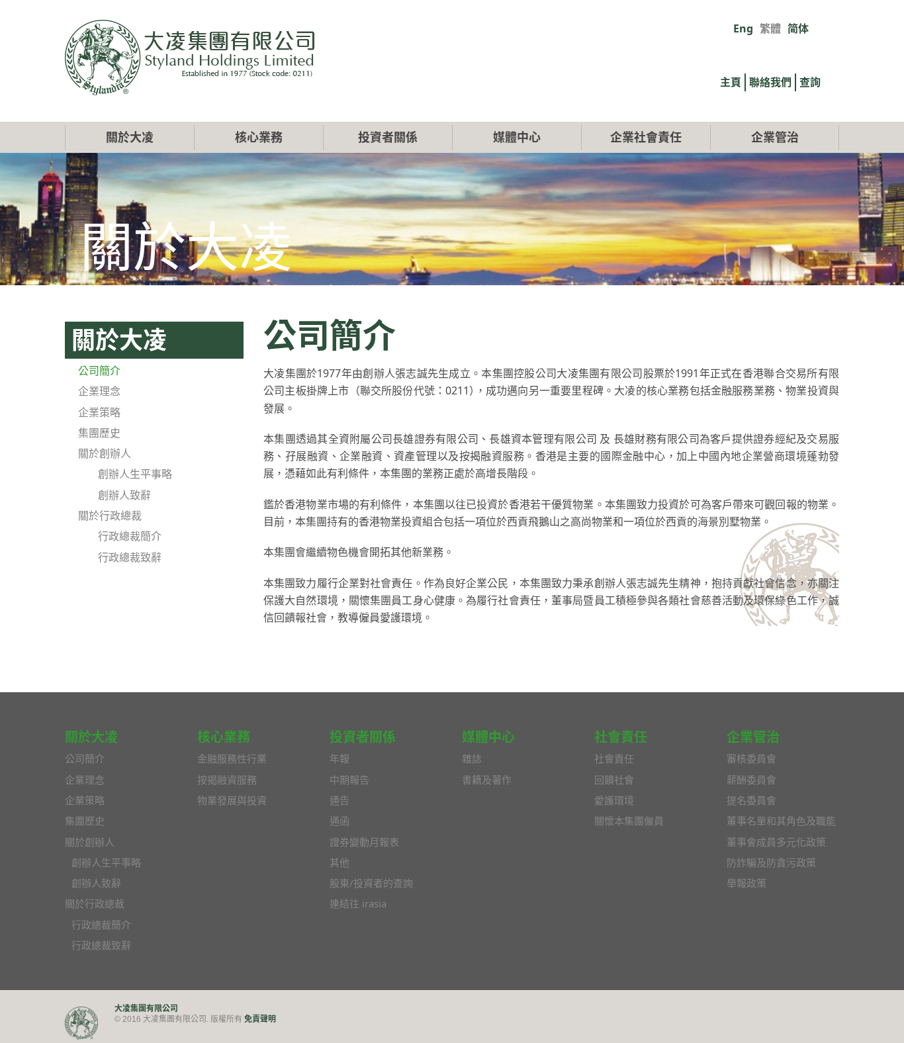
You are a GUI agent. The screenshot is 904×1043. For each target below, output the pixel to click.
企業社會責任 (646, 137)
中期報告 (349, 779)
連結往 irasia (358, 903)
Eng (743, 28)
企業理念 (99, 391)
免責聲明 (260, 1018)
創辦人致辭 (124, 495)
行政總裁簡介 (129, 536)
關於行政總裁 (110, 515)
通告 (339, 800)
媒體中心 (517, 137)
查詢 (810, 82)
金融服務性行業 (232, 758)
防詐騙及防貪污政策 (771, 862)
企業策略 (99, 412)
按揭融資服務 (227, 779)
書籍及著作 (487, 779)
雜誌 (472, 758)
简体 (798, 28)
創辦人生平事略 (135, 474)
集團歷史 (99, 433)
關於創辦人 (104, 453)
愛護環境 (614, 800)
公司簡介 (99, 370)
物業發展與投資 (232, 800)
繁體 (770, 28)
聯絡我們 (770, 82)
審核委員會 (751, 758)
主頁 (730, 82)
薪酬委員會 (751, 779)
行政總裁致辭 (129, 557)
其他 (339, 862)
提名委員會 (751, 800)
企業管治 (775, 137)
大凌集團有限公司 (146, 1008)
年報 (339, 758)
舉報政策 (746, 882)
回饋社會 (614, 779)
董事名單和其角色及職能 (781, 820)
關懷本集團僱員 (629, 820)
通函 (339, 820)
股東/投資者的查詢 (371, 882)
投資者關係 (388, 137)
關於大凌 (130, 137)
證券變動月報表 (364, 841)
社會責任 (614, 758)
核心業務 (259, 137)
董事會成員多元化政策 (776, 841)
